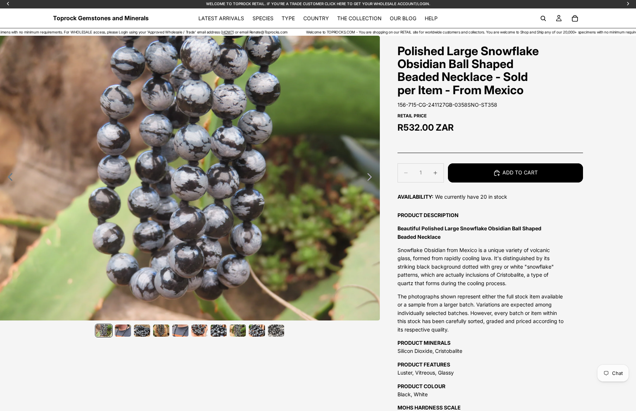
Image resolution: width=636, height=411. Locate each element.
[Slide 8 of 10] (238, 331)
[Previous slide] (8, 178)
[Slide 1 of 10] (104, 331)
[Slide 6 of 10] (199, 331)
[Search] (543, 18)
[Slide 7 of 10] (219, 331)
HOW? (181, 32)
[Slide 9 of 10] (257, 331)
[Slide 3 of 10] (142, 331)
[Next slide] (371, 178)
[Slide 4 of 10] (161, 331)
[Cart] (575, 18)
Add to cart (520, 172)
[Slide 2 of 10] (123, 331)
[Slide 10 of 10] (276, 331)
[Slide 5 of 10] (180, 331)
